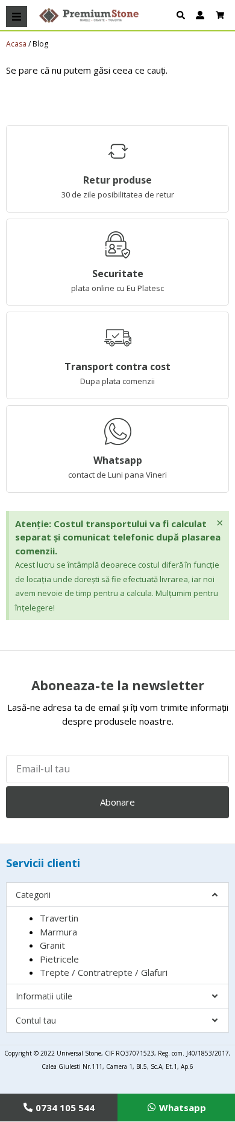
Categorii (33, 894)
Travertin (59, 918)
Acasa (16, 44)
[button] (16, 16)
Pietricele (59, 959)
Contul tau (36, 1020)
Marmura (58, 932)
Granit (52, 945)
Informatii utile (44, 996)
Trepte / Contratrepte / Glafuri (104, 972)
